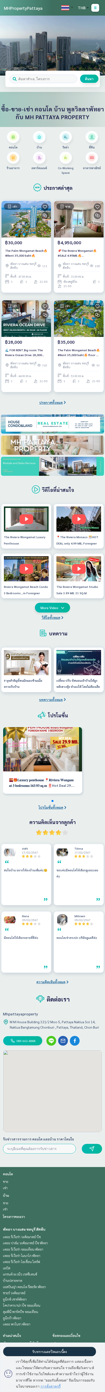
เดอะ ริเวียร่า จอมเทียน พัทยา (23, 1249)
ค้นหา (89, 79)
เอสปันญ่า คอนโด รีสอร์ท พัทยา (24, 1287)
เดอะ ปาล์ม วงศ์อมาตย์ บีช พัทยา (25, 1243)
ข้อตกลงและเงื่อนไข (66, 1335)
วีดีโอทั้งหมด (51, 617)
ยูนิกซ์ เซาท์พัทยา (15, 1299)
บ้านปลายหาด (12, 1280)
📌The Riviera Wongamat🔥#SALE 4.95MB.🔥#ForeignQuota (77, 253)
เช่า (5, 1188)
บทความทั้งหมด (51, 699)
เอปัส (6, 1268)
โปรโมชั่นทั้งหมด (51, 807)
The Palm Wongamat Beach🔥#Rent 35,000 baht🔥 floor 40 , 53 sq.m (79, 352)
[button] (98, 45)
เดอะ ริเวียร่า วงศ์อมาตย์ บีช (22, 1237)
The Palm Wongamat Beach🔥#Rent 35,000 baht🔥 (26, 253)
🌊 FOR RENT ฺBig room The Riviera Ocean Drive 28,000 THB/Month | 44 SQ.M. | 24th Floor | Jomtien (24, 352)
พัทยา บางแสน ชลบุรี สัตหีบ (24, 1229)
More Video (49, 607)
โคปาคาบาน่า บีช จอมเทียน (21, 1305)
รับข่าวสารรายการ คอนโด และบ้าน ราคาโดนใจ (38, 1139)
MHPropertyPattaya (23, 8)
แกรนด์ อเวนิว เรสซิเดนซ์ (20, 1274)
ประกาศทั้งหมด (51, 402)
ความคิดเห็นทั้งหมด (50, 982)
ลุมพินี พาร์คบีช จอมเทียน (20, 1311)
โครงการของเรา (14, 1216)
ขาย (5, 1181)
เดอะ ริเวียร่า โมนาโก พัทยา (21, 1255)
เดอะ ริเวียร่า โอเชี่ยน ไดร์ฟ (21, 1261)
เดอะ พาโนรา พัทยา (16, 1324)
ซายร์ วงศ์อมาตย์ (14, 1293)
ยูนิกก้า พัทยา (12, 1318)
